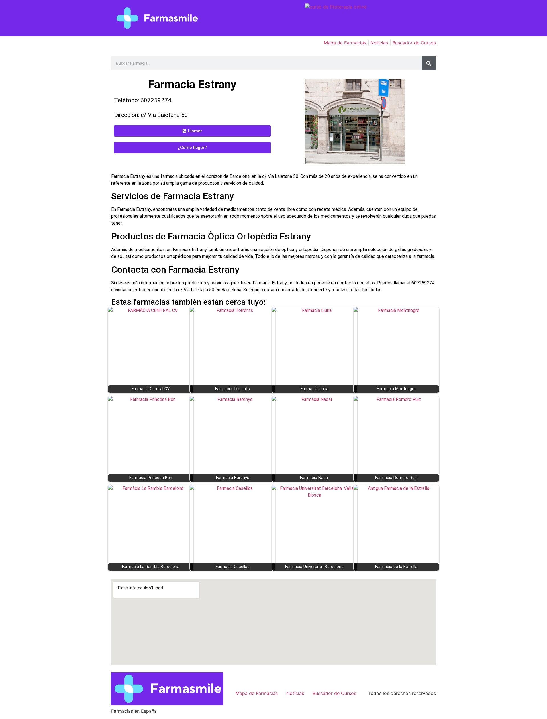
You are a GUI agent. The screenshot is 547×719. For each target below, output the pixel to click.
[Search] (429, 63)
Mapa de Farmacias (345, 43)
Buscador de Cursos (414, 43)
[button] (192, 131)
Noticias (379, 43)
